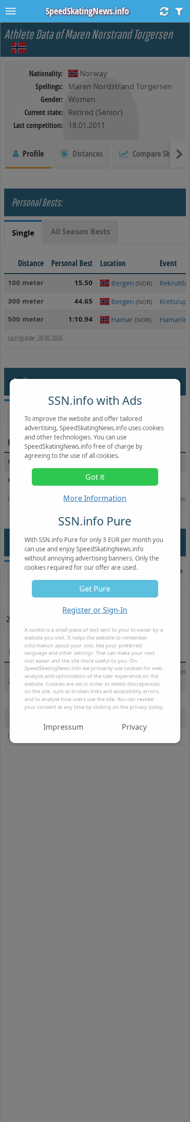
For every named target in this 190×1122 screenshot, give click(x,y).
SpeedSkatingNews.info (87, 11)
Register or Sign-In (94, 610)
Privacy (134, 727)
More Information (94, 498)
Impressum (63, 727)
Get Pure (94, 589)
